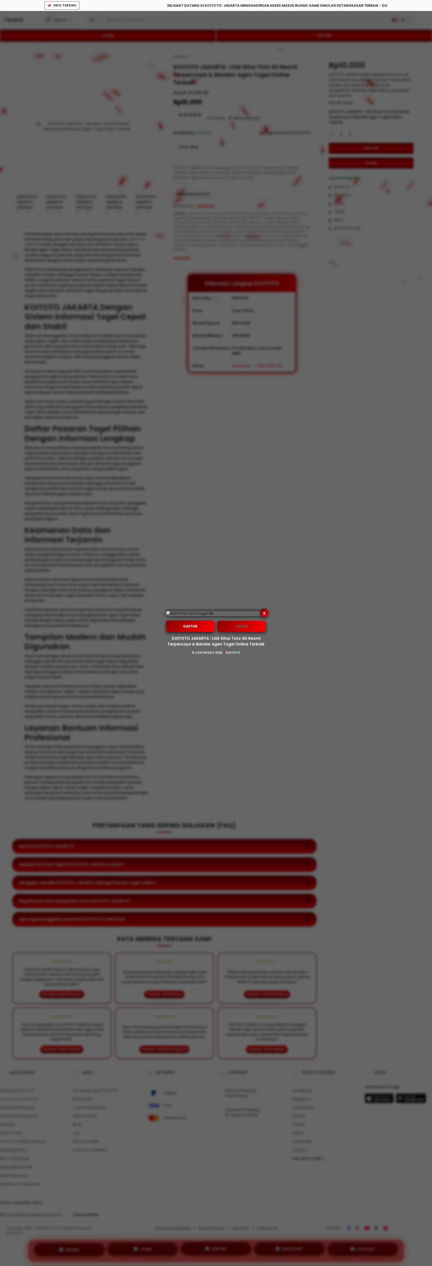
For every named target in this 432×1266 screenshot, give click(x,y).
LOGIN (242, 626)
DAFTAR (190, 626)
